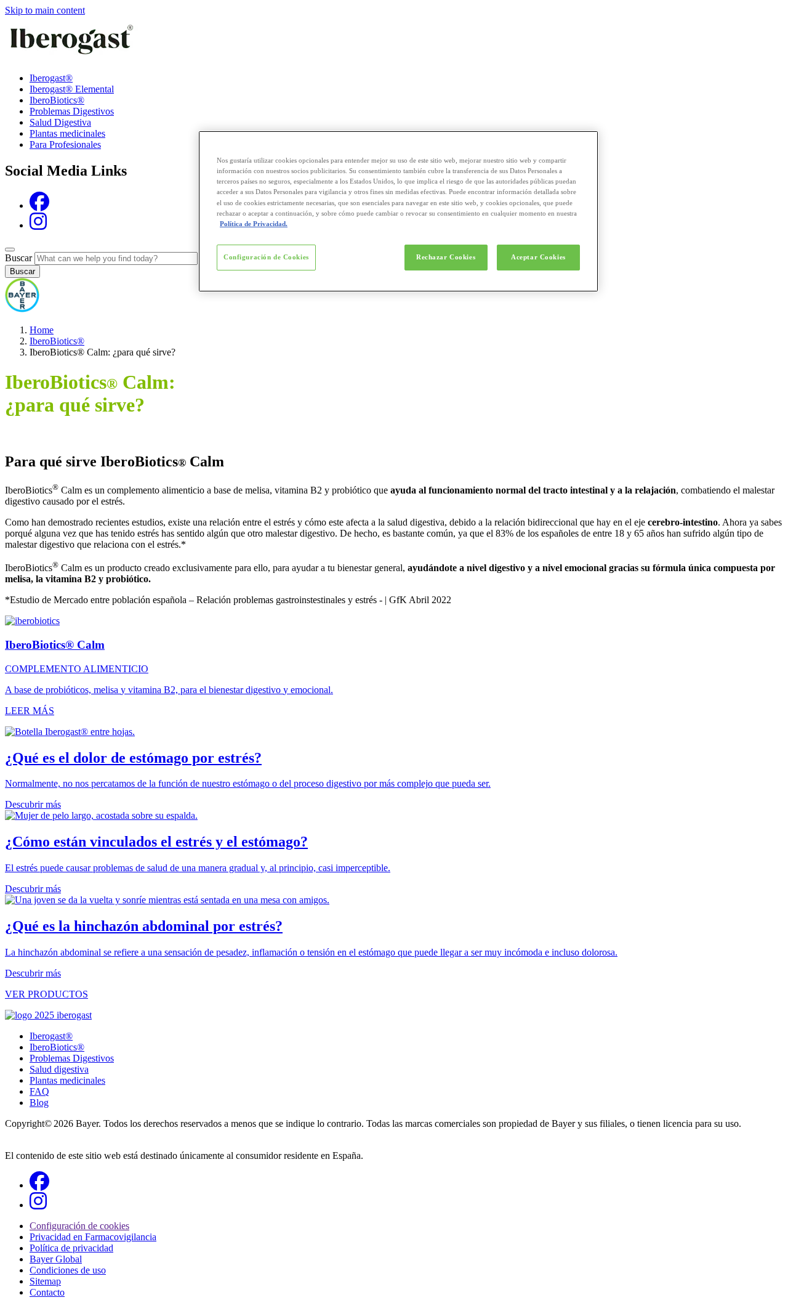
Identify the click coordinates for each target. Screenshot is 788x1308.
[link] (394, 665)
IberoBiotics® (57, 100)
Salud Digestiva (60, 122)
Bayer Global (56, 1259)
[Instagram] (38, 225)
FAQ (39, 1091)
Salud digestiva (59, 1069)
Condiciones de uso (68, 1270)
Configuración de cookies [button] (79, 1226)
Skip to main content (45, 10)
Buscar (18, 258)
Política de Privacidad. (253, 223)
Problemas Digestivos (72, 111)
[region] (398, 211)
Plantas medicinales (67, 133)
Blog (39, 1102)
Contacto (47, 1292)
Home (42, 330)
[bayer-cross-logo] (22, 309)
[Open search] (10, 249)
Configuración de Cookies (266, 257)
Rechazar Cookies (445, 257)
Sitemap (45, 1281)
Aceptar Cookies (538, 257)
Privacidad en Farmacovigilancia (93, 1237)
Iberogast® (51, 78)
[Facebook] (39, 205)
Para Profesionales (65, 144)
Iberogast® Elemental (72, 89)
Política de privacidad (71, 1248)
